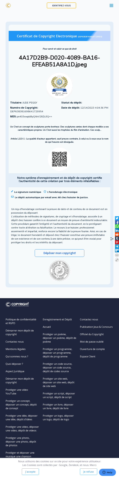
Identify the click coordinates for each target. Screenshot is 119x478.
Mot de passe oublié (92, 341)
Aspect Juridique (15, 371)
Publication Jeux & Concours (96, 327)
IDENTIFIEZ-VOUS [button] (61, 5)
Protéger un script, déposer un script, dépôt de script (59, 395)
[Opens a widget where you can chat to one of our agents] (107, 472)
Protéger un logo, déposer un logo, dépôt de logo (58, 417)
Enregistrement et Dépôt (57, 319)
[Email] (117, 255)
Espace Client (87, 356)
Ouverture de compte (92, 349)
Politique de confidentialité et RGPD (21, 321)
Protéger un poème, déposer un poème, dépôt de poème (59, 338)
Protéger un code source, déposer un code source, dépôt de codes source (57, 367)
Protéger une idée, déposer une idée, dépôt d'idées (21, 417)
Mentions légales (16, 349)
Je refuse (88, 471)
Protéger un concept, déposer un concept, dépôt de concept (21, 404)
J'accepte (30, 471)
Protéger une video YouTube (17, 391)
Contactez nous (15, 341)
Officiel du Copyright (92, 334)
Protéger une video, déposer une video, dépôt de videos (22, 428)
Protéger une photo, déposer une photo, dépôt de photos (21, 441)
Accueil (47, 327)
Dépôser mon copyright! (59, 253)
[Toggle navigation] (111, 5)
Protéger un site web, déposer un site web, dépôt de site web (58, 382)
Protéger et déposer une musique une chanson (20, 454)
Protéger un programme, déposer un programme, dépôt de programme (57, 352)
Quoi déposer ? (14, 364)
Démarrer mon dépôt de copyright (20, 332)
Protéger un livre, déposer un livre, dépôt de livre (58, 406)
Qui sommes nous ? (17, 356)
